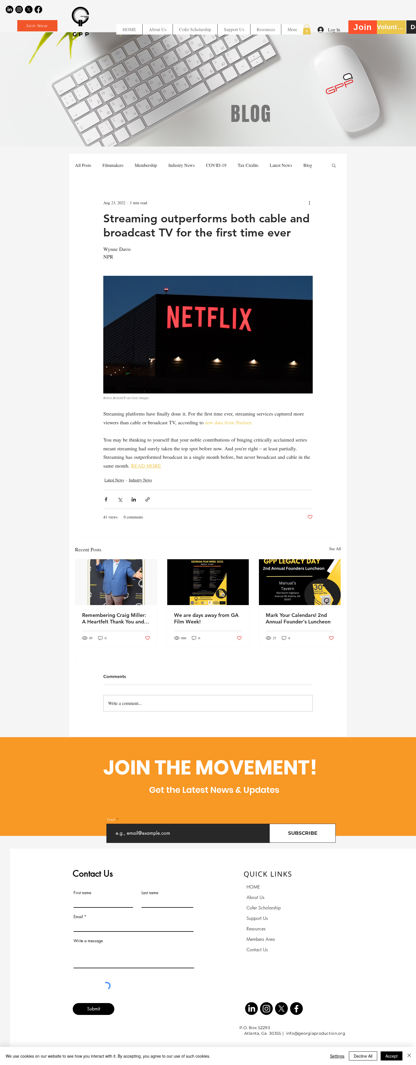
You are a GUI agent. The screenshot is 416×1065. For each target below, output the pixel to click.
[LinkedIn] (9, 9)
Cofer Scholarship (263, 908)
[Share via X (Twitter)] (120, 499)
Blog (307, 165)
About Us (255, 897)
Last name (149, 893)
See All (335, 548)
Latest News (281, 165)
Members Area (260, 939)
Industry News (181, 165)
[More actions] (309, 202)
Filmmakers (112, 165)
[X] (29, 9)
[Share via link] (147, 499)
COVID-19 (216, 165)
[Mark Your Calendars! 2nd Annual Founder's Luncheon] (300, 582)
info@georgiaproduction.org (315, 1033)
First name (82, 893)
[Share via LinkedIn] (133, 499)
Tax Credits (248, 165)
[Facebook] (38, 9)
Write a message (88, 941)
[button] (265, 29)
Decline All (363, 1056)
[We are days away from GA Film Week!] (208, 582)
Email (111, 819)
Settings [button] (337, 1056)
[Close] (409, 1055)
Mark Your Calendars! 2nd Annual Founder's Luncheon (298, 618)
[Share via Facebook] (106, 499)
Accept (391, 1056)
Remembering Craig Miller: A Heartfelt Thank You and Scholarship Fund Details (114, 618)
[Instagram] (19, 9)
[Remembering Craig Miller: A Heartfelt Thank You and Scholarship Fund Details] (116, 582)
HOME (253, 887)
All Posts (83, 165)
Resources (255, 929)
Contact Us (257, 950)
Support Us (257, 918)
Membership (146, 165)
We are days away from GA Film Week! (206, 618)
